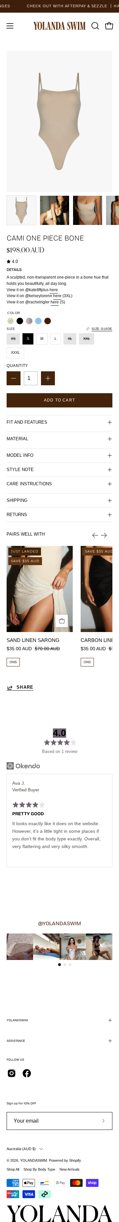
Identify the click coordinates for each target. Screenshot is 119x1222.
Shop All (13, 1169)
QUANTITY (17, 365)
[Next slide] (104, 535)
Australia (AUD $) (21, 1149)
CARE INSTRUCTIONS (29, 483)
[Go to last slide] (95, 535)
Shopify (75, 1160)
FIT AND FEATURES (27, 422)
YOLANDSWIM (17, 1020)
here (54, 290)
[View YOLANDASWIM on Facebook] (27, 1073)
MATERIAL (17, 438)
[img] (12, 261)
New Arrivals (70, 1169)
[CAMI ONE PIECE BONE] (21, 210)
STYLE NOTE (20, 469)
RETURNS (17, 514)
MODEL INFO (20, 455)
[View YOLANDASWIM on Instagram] (12, 1073)
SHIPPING (17, 500)
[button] (94, 25)
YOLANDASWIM (33, 1160)
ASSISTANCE (16, 1041)
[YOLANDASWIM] (60, 26)
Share (25, 687)
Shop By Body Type (39, 1169)
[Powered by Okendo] (23, 766)
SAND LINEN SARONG (33, 640)
